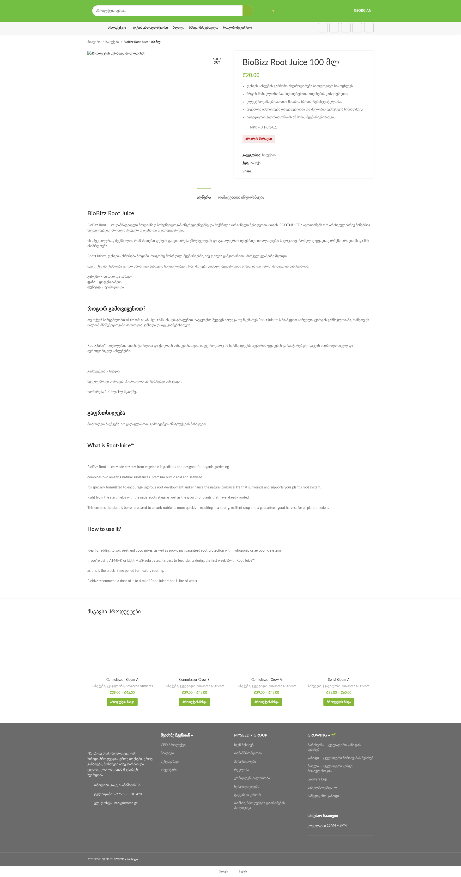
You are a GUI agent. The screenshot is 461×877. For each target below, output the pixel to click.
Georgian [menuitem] (224, 871)
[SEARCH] (248, 10)
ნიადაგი (167, 753)
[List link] (120, 785)
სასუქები (112, 42)
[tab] (204, 195)
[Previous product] (361, 42)
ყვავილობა (115, 686)
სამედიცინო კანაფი (323, 796)
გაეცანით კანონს (247, 795)
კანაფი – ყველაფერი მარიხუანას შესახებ (340, 758)
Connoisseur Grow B (194, 680)
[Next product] (371, 42)
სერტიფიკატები (246, 786)
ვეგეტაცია (187, 686)
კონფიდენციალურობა (252, 778)
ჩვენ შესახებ (244, 745)
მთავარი (94, 42)
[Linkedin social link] (357, 27)
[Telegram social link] (369, 27)
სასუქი (255, 163)
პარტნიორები (245, 761)
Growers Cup (317, 779)
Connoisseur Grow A (266, 680)
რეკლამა (241, 770)
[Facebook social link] (323, 27)
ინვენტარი (169, 770)
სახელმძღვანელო (322, 787)
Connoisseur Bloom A (122, 680)
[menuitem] (222, 871)
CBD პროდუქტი (173, 745)
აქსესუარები (170, 761)
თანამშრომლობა (248, 753)
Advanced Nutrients (139, 686)
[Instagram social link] (334, 27)
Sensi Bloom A (338, 680)
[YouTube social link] (346, 27)
